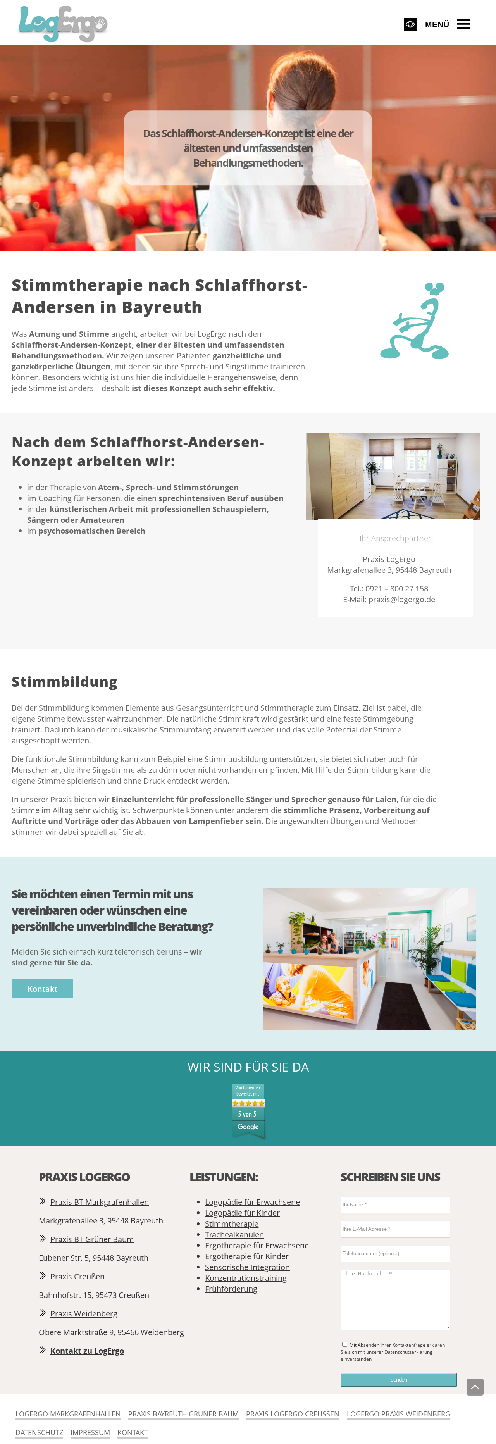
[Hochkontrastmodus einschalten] (410, 24)
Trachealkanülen (234, 1234)
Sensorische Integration (247, 1267)
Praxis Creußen (77, 1276)
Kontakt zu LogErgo (87, 1351)
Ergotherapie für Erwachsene (257, 1245)
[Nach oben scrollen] (475, 1387)
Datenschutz (39, 1432)
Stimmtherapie (231, 1223)
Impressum (90, 1432)
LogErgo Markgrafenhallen (68, 1413)
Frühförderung (231, 1289)
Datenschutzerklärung (408, 1352)
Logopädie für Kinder (242, 1213)
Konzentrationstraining (246, 1278)
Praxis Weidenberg (83, 1313)
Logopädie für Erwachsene (252, 1202)
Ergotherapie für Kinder (247, 1256)
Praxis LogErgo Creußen (292, 1413)
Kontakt (42, 989)
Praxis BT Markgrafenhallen (99, 1202)
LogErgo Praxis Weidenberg (398, 1413)
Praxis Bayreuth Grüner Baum (183, 1413)
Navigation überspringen (114, 4)
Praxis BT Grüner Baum (92, 1239)
